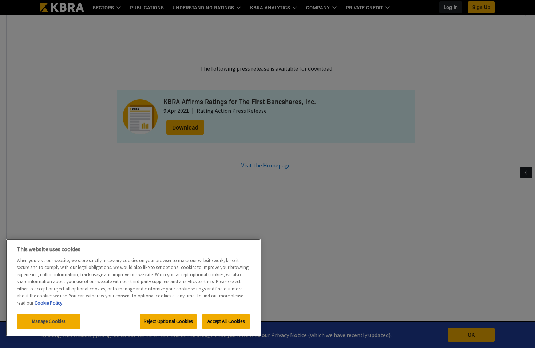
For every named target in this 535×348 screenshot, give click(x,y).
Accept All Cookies (225, 321)
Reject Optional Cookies (168, 321)
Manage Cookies (49, 321)
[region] (133, 287)
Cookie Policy (48, 303)
